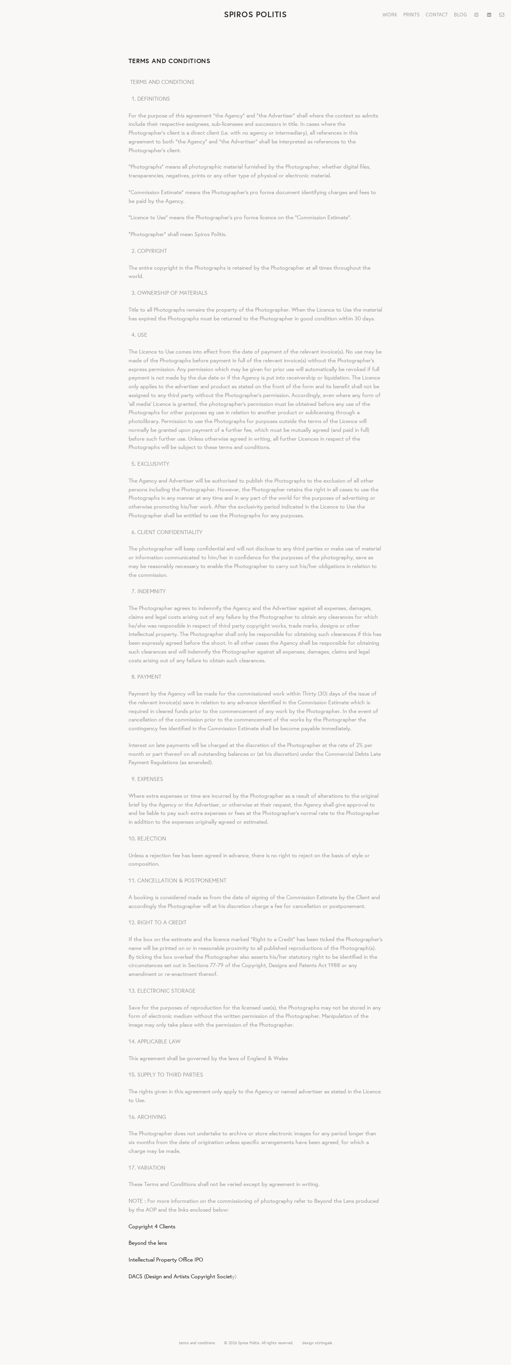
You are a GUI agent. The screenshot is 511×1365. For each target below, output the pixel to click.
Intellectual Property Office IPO (166, 1259)
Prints (411, 14)
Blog (460, 14)
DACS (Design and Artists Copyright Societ (180, 1276)
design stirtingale (317, 1342)
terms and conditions (197, 1342)
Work (389, 14)
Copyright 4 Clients (152, 1226)
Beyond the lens (148, 1242)
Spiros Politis (255, 14)
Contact (437, 14)
